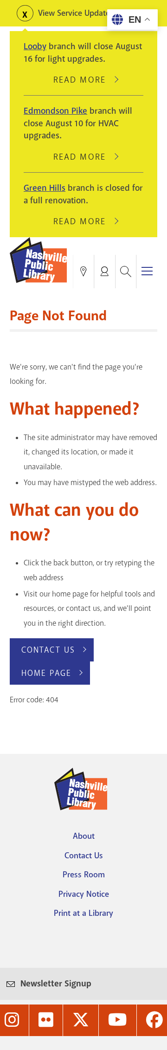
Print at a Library (83, 913)
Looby (35, 46)
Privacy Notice (83, 894)
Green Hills (44, 188)
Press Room (84, 874)
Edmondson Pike (55, 111)
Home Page (46, 673)
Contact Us (48, 650)
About (84, 836)
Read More (83, 79)
